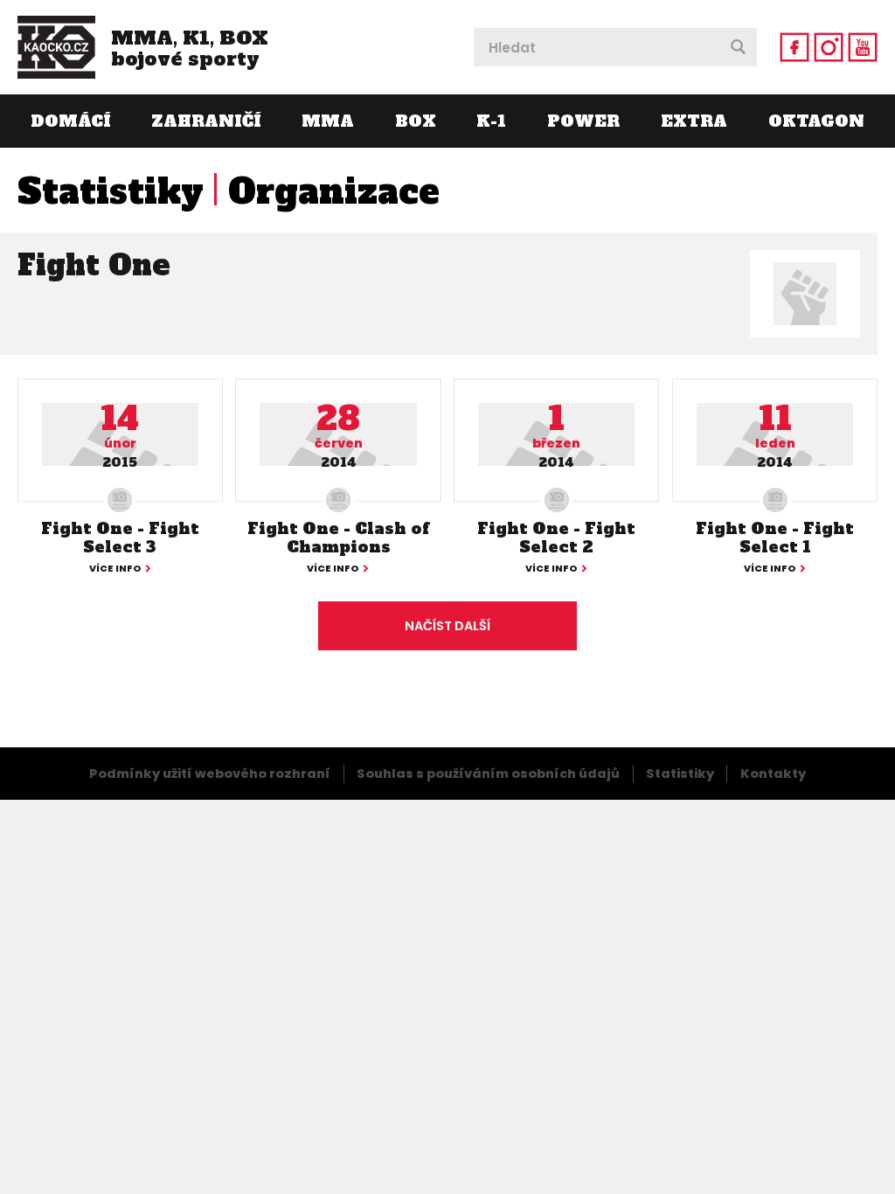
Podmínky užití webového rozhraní (209, 773)
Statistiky (110, 191)
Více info (115, 569)
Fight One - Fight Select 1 (775, 538)
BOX (415, 121)
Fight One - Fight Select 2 (556, 538)
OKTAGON (816, 121)
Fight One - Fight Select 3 (120, 538)
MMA (328, 121)
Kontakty (773, 773)
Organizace (334, 191)
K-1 (491, 121)
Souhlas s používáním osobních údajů (488, 773)
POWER (583, 121)
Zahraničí (205, 121)
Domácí (70, 121)
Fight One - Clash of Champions (338, 538)
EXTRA (694, 121)
